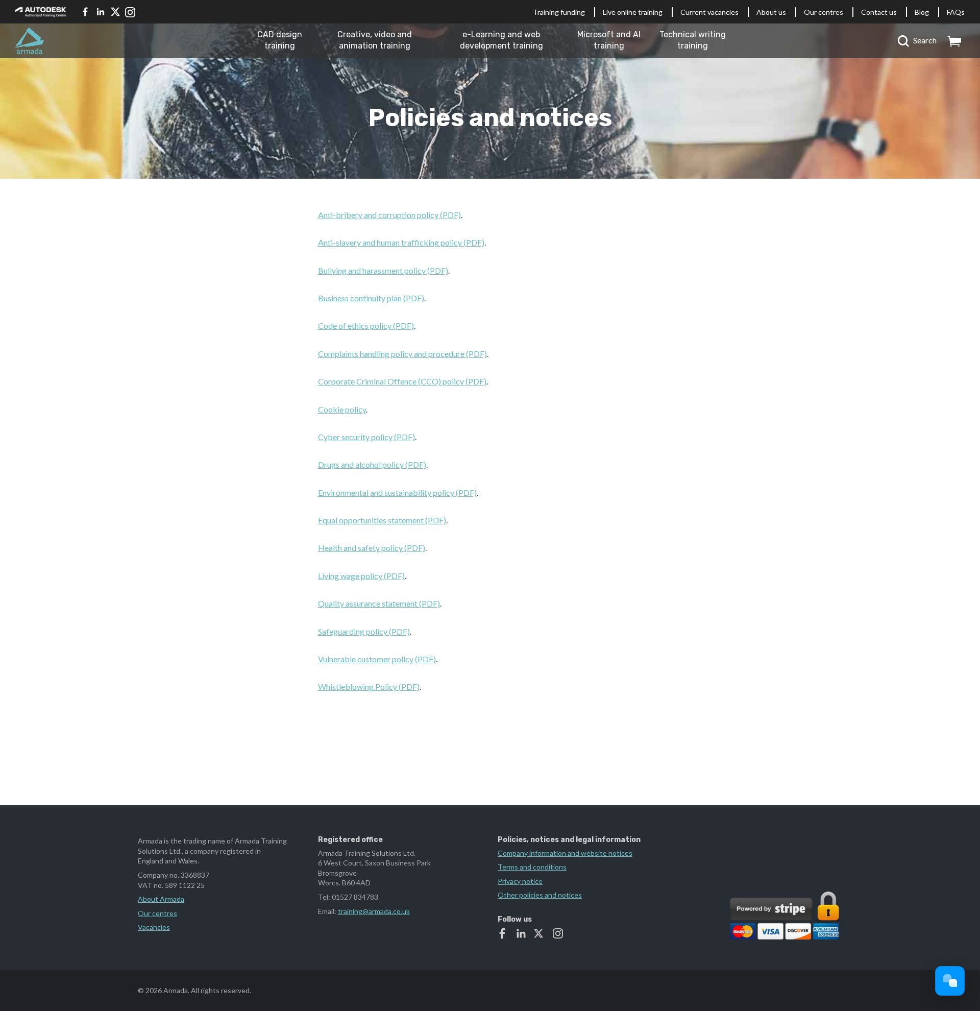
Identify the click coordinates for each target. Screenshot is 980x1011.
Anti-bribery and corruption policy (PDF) (389, 215)
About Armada (161, 899)
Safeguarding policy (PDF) (364, 631)
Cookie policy (342, 409)
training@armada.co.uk (374, 911)
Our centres (823, 12)
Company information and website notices (565, 853)
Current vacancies (709, 12)
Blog (922, 12)
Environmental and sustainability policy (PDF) (397, 492)
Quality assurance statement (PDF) (379, 603)
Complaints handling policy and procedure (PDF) (402, 353)
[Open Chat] (950, 981)
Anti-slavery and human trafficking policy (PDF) (401, 242)
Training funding (559, 12)
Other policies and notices (540, 894)
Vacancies (154, 927)
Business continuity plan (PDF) (371, 298)
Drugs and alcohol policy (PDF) (372, 464)
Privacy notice (520, 881)
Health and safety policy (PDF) (371, 547)
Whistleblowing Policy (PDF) (369, 686)
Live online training (633, 12)
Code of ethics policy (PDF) (366, 325)
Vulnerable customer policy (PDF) (377, 659)
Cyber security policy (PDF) (366, 437)
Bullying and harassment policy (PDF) (383, 270)
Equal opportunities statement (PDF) (382, 520)
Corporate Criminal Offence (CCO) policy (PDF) (402, 381)
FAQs (956, 12)
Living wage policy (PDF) (361, 576)
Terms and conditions (532, 866)
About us (771, 12)
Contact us (879, 12)
